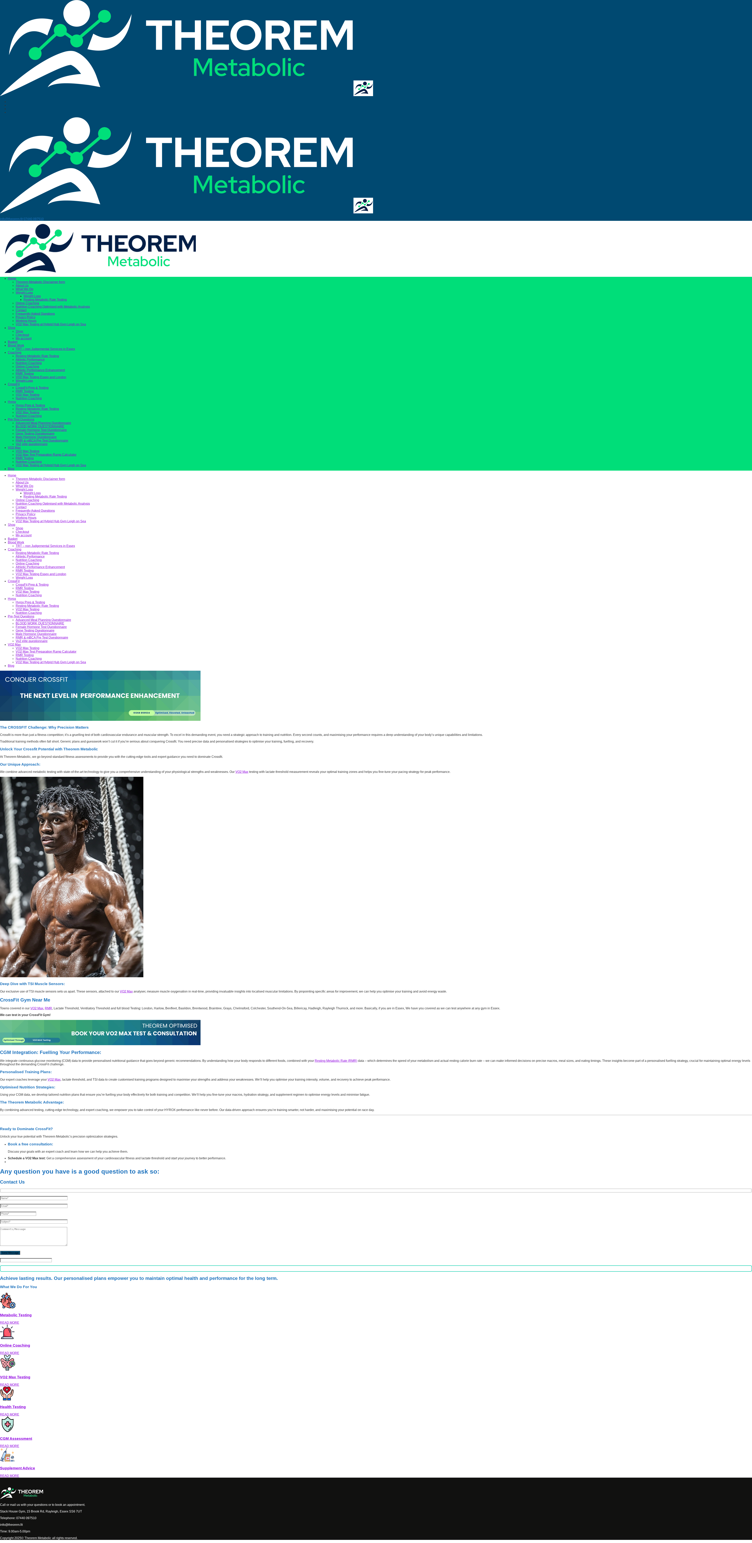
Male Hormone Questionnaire (36, 437)
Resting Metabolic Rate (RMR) (336, 1060)
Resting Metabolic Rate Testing (45, 299)
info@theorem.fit (11, 219)
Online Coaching (27, 303)
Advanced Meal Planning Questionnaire (43, 423)
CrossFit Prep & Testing (32, 387)
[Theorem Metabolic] (176, 95)
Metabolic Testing (16, 1315)
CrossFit (14, 384)
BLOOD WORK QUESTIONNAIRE (40, 426)
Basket (12, 342)
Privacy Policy (25, 317)
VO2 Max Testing (27, 394)
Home (12, 278)
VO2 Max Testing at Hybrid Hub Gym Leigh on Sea (51, 324)
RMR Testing (25, 373)
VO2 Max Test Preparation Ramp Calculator (46, 454)
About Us (22, 285)
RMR (48, 1008)
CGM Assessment (16, 1439)
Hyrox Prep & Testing (30, 405)
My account (24, 338)
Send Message (10, 1252)
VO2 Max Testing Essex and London (41, 377)
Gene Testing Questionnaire (35, 433)
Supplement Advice (17, 1468)
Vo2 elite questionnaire (32, 444)
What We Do (24, 289)
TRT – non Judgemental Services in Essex (45, 349)
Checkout (22, 335)
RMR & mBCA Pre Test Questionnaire (42, 440)
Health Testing (13, 1407)
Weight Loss (24, 292)
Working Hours (26, 320)
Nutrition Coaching (29, 363)
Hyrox (12, 401)
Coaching (14, 352)
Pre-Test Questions (21, 419)
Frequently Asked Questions (35, 313)
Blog (11, 468)
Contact (21, 310)
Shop (11, 327)
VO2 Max (14, 447)
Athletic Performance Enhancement (40, 370)
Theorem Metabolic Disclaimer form (40, 282)
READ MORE (9, 1322)
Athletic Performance (30, 359)
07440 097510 (34, 219)
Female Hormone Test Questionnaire (41, 430)
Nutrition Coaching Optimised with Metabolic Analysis (53, 306)
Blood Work (16, 345)
